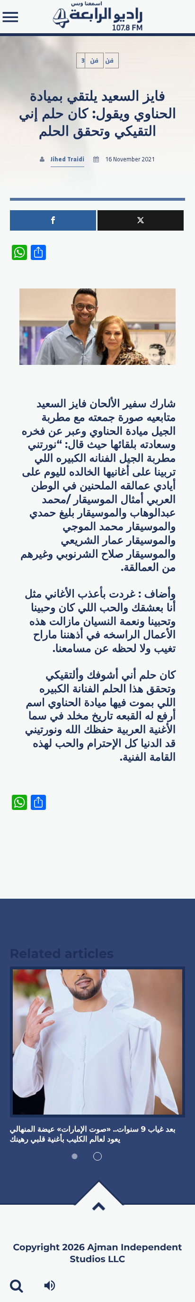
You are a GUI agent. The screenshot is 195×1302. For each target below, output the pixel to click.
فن (94, 60)
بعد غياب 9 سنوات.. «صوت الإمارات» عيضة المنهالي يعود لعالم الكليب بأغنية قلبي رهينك (93, 1134)
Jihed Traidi (67, 159)
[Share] (53, 220)
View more (98, 1042)
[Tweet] (141, 220)
